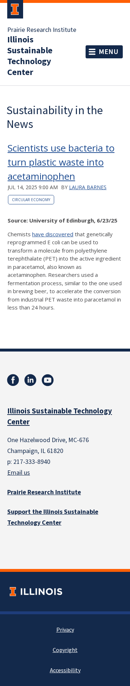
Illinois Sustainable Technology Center (29, 56)
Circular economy (31, 199)
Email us (18, 472)
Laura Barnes (88, 187)
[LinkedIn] (30, 380)
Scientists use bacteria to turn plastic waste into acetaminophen (61, 162)
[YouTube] (48, 380)
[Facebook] (13, 380)
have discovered (52, 234)
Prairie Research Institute (41, 30)
